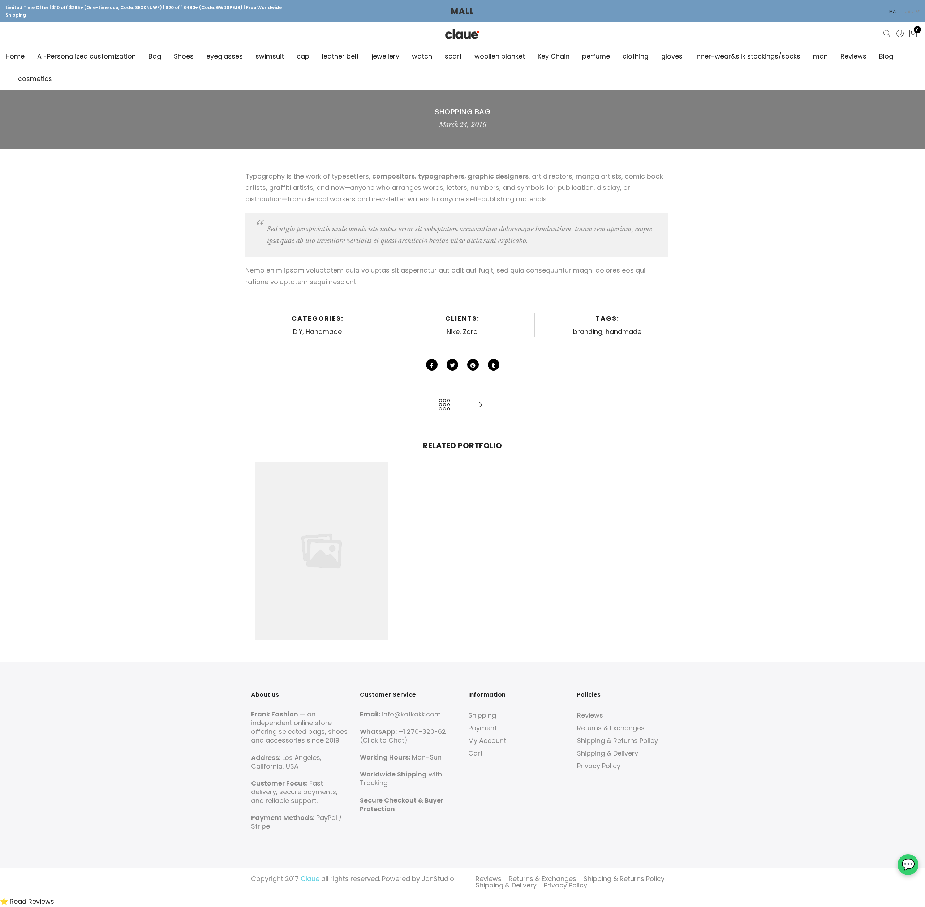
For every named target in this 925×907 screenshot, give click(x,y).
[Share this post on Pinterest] (473, 365)
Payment (482, 727)
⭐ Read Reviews (27, 901)
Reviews (853, 56)
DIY (297, 331)
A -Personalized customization (86, 56)
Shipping (482, 715)
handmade (623, 331)
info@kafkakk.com (411, 714)
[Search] (887, 33)
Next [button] (661, 551)
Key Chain (553, 56)
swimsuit (269, 56)
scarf (453, 56)
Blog (886, 56)
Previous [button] (263, 551)
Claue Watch (321, 532)
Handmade (324, 331)
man (820, 56)
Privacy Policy (598, 765)
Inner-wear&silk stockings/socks (747, 56)
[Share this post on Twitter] (452, 365)
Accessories (285, 541)
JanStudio (438, 878)
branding (587, 331)
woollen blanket (499, 56)
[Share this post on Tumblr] (493, 365)
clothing (636, 56)
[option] (321, 551)
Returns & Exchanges (611, 727)
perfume (596, 56)
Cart (475, 753)
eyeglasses (224, 56)
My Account (487, 740)
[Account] (900, 33)
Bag (155, 56)
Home (15, 56)
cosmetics (35, 78)
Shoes (184, 56)
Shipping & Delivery (607, 753)
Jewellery (363, 541)
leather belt (340, 56)
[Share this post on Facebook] (432, 365)
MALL (462, 11)
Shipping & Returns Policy (617, 740)
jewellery (385, 56)
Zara (470, 331)
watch (422, 56)
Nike (453, 331)
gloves (672, 56)
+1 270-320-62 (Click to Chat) (403, 736)
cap (303, 56)
